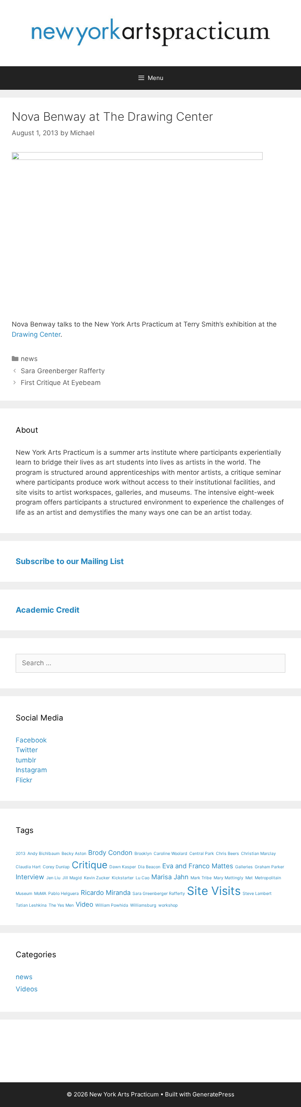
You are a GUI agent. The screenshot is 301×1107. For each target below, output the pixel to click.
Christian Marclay (258, 853)
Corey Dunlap (56, 866)
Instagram (31, 770)
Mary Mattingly (228, 877)
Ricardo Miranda (106, 892)
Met (249, 877)
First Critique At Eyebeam (61, 383)
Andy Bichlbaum (43, 853)
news (29, 359)
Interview (30, 877)
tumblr (26, 760)
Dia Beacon (149, 866)
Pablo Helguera (63, 893)
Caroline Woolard (170, 853)
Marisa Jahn (170, 877)
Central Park (201, 853)
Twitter (27, 750)
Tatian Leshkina (31, 905)
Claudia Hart (28, 866)
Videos (27, 989)
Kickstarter (123, 877)
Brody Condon (110, 853)
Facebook (31, 740)
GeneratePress (213, 1094)
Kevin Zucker (97, 877)
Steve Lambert (257, 893)
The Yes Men (61, 905)
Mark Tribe (201, 877)
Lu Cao (142, 877)
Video (84, 904)
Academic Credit (48, 610)
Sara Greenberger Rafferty (63, 371)
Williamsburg (143, 905)
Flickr (24, 780)
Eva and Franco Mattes (197, 866)
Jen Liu (53, 877)
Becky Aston (74, 853)
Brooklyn (143, 853)
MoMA (40, 893)
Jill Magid (72, 877)
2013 (20, 853)
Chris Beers (227, 853)
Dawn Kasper (122, 866)
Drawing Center (36, 334)
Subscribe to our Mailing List (70, 561)
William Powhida (111, 905)
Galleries (244, 866)
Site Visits (214, 891)
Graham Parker (269, 866)
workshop (168, 905)
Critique (89, 865)
